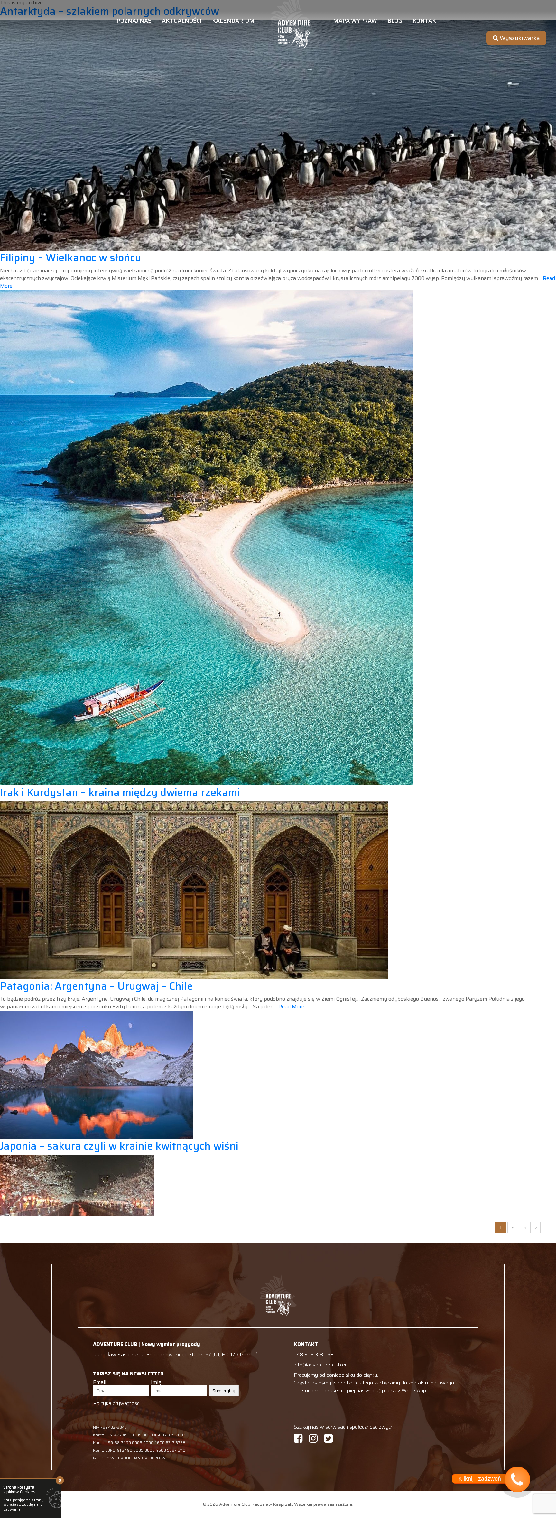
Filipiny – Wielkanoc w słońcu (70, 258)
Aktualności (182, 21)
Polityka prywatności (116, 1403)
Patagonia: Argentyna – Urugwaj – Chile (96, 986)
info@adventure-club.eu (321, 1365)
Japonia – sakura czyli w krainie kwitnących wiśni (119, 1146)
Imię (156, 1382)
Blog (394, 21)
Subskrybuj (223, 1390)
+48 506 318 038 (314, 1354)
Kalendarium (233, 21)
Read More (291, 1007)
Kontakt (426, 21)
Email (99, 1382)
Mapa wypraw (355, 21)
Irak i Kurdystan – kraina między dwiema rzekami (120, 792)
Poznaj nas (134, 21)
